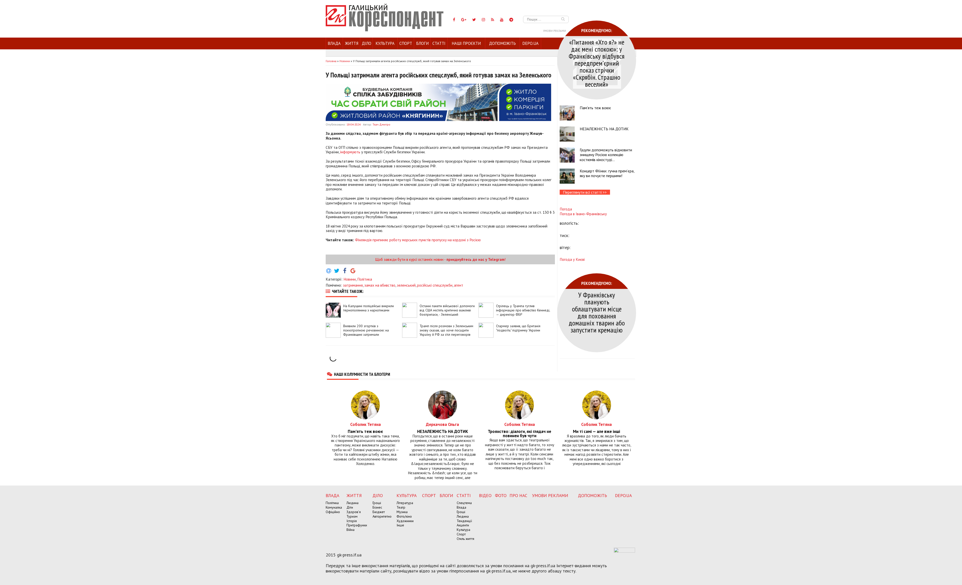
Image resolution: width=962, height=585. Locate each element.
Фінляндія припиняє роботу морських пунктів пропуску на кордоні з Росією (418, 239)
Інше (400, 525)
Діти (349, 507)
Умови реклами (554, 31)
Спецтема (464, 503)
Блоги (422, 43)
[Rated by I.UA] (624, 551)
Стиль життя (465, 538)
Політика (364, 279)
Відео (485, 495)
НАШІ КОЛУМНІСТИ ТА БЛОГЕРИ (362, 374)
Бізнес (377, 507)
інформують (350, 151)
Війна (350, 529)
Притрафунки (356, 525)
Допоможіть (502, 43)
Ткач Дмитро (381, 124)
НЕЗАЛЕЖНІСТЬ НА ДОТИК (604, 128)
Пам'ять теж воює (595, 107)
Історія (351, 521)
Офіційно (333, 512)
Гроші (377, 503)
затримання (353, 285)
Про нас (518, 495)
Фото (501, 495)
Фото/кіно (404, 516)
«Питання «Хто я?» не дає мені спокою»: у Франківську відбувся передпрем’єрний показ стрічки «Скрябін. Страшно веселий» (597, 63)
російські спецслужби (434, 285)
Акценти (463, 525)
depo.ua (530, 43)
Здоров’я (353, 512)
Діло (366, 43)
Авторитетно (382, 516)
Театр (401, 507)
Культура (385, 43)
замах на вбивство (379, 285)
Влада (334, 43)
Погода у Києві (572, 259)
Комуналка (334, 507)
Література (405, 503)
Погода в (583, 213)
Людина (352, 503)
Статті (438, 43)
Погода (566, 208)
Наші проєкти (466, 43)
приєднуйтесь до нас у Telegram (475, 259)
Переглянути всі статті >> (585, 192)
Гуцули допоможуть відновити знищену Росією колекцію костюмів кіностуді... (606, 154)
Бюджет (379, 512)
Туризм (351, 516)
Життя (351, 43)
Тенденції (464, 521)
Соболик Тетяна (365, 424)
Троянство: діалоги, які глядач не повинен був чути (519, 433)
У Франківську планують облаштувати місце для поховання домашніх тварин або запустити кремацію (597, 312)
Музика (402, 512)
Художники (405, 521)
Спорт (405, 43)
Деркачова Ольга (442, 424)
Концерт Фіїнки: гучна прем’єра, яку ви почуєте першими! (607, 173)
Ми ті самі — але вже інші (596, 431)
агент (458, 285)
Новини (349, 279)
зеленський (406, 285)
